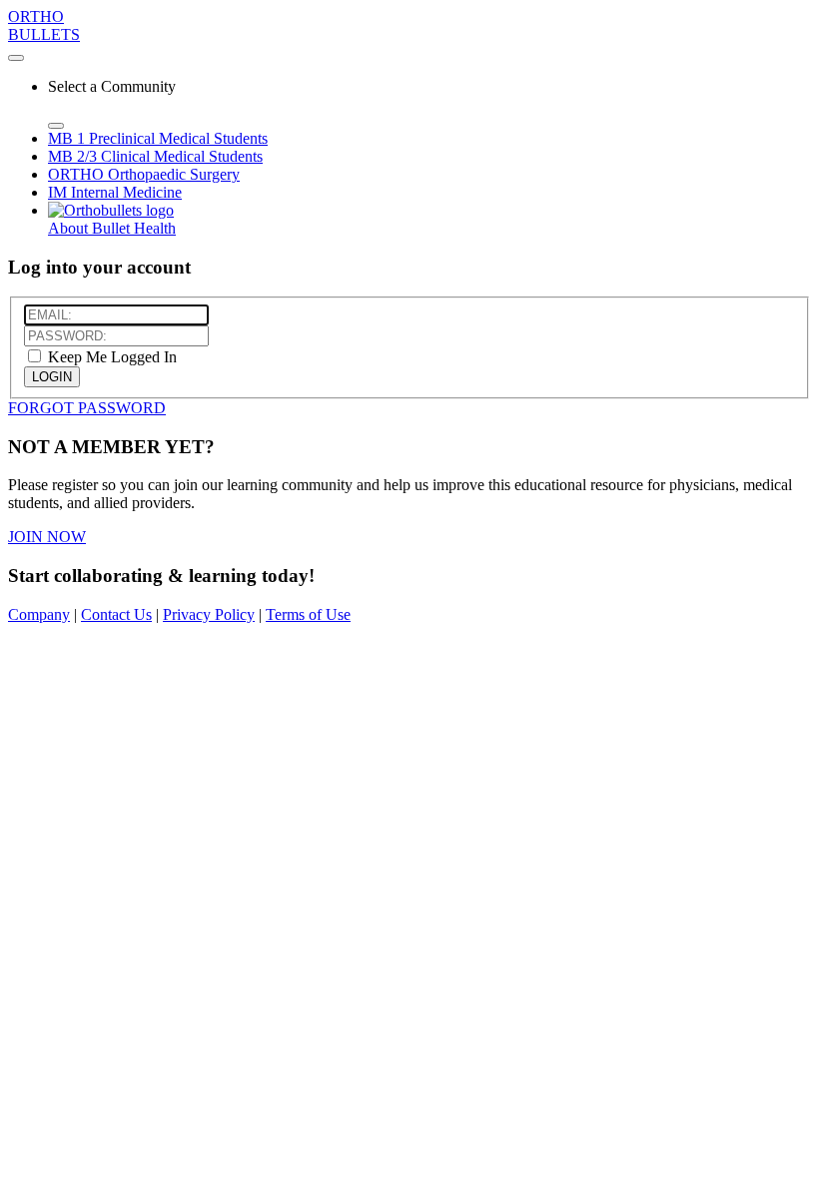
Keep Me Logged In (110, 356)
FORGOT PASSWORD (87, 407)
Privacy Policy (209, 614)
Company (39, 614)
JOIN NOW (47, 536)
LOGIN (52, 376)
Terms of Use (308, 614)
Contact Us (116, 614)
